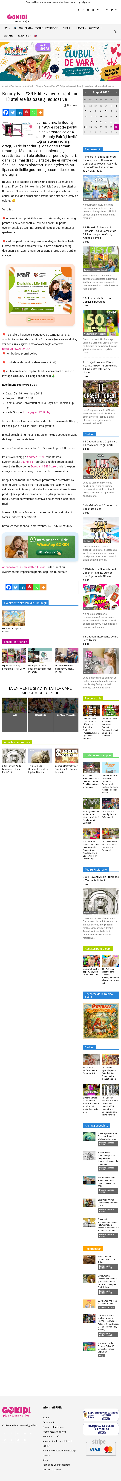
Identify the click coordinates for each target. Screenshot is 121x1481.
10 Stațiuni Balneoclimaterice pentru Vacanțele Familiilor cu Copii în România (91, 781)
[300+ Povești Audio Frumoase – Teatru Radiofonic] (14, 757)
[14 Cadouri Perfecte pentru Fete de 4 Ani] (91, 1059)
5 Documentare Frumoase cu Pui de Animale (106, 1259)
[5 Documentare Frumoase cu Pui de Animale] (89, 1259)
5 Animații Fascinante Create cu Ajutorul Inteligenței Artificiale (107, 1136)
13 (101, 116)
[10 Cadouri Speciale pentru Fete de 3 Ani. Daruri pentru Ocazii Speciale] (110, 1059)
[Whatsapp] (33, 112)
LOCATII (80, 28)
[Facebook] (78, 10)
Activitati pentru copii (17, 742)
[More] (40, 112)
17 (85, 121)
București (72, 105)
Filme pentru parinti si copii (105, 1267)
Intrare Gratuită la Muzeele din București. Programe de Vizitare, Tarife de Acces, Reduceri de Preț (110, 784)
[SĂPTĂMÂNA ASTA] (65, 705)
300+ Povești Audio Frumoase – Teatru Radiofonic (11, 769)
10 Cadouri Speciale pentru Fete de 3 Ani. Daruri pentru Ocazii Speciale (109, 1073)
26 (96, 127)
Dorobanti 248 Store (43, 466)
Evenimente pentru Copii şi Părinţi (25, 86)
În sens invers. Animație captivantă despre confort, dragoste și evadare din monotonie (108, 1158)
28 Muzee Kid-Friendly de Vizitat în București (110, 814)
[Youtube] (116, 10)
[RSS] (107, 10)
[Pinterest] (102, 10)
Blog (101, 1355)
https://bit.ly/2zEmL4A (16, 348)
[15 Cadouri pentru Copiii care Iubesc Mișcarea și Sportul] (101, 466)
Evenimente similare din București (25, 603)
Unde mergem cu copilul (95, 334)
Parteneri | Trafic (51, 1436)
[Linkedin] (92, 10)
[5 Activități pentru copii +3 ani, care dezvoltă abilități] (91, 961)
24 (85, 127)
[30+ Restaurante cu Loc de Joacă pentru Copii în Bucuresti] (110, 833)
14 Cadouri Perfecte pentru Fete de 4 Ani (90, 1070)
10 (85, 116)
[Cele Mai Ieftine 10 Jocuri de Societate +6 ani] (101, 530)
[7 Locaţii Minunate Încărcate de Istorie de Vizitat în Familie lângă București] (91, 803)
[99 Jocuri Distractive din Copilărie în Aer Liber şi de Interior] (66, 757)
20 (101, 121)
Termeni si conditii (52, 1469)
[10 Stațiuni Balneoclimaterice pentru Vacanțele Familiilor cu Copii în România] (91, 767)
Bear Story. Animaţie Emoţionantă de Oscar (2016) (108, 1203)
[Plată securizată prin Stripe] (101, 1446)
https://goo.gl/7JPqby (36, 412)
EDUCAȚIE (8, 35)
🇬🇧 (35, 35)
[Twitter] (111, 10)
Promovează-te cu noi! (54, 1431)
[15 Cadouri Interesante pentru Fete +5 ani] (101, 661)
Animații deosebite (96, 1125)
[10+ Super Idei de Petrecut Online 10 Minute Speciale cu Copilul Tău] (89, 1346)
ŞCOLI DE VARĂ (26, 28)
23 (116, 121)
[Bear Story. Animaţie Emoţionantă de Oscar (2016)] (89, 1203)
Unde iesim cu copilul (98, 755)
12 (96, 116)
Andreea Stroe (36, 457)
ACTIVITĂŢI (94, 28)
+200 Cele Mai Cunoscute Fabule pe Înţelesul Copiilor (38, 769)
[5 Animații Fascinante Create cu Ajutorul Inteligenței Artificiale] (89, 1136)
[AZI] (14, 705)
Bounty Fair (28, 461)
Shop (45, 1460)
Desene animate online (106, 1143)
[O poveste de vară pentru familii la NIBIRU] (14, 656)
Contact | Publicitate (53, 1426)
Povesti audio (90, 912)
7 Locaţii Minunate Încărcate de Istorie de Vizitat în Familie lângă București (91, 817)
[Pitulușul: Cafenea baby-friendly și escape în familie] (40, 656)
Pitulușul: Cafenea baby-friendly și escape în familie (39, 668)
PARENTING (23, 35)
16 (116, 116)
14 (106, 116)
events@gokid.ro (28, 1425)
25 (90, 127)
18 (90, 121)
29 (96, 106)
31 (106, 106)
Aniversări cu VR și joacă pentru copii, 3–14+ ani (65, 668)
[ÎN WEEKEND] (40, 705)
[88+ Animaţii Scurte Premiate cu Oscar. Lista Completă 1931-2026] (89, 1180)
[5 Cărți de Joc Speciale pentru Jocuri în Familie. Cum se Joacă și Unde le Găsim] (101, 597)
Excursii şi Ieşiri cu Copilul (95, 199)
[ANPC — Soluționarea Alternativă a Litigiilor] (101, 1415)
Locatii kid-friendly (15, 641)
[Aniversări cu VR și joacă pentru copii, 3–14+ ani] (66, 656)
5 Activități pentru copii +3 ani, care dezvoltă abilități (91, 972)
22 (111, 121)
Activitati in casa (106, 1307)
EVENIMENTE (51, 28)
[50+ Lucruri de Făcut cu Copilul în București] (101, 323)
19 (96, 121)
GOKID (86, 242)
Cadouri (87, 477)
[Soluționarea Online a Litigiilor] (101, 1429)
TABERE (39, 28)
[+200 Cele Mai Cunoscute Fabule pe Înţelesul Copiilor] (40, 757)
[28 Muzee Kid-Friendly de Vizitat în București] (110, 803)
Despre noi (48, 1422)
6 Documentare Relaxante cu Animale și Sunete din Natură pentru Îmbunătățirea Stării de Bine (107, 1281)
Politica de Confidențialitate (56, 1464)
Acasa (46, 1417)
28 (90, 106)
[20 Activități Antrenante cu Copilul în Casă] (89, 1303)
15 (111, 116)
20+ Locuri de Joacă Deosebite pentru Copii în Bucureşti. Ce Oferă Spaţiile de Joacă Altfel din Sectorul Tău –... (90, 850)
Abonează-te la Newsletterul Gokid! (24, 567)
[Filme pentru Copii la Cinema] (13, 618)
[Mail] (97, 10)
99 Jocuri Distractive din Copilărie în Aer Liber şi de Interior (66, 769)
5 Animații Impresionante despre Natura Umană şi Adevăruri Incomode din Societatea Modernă (108, 1225)
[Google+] (83, 10)
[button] (115, 32)
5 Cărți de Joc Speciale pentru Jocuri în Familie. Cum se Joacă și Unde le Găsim (100, 573)
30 (101, 106)
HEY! (6, 28)
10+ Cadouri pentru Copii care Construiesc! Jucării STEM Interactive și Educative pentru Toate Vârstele (110, 1106)
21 (106, 121)
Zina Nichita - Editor (93, 171)
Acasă (5, 86)
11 (90, 116)
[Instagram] (88, 10)
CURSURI (67, 28)
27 (85, 106)
